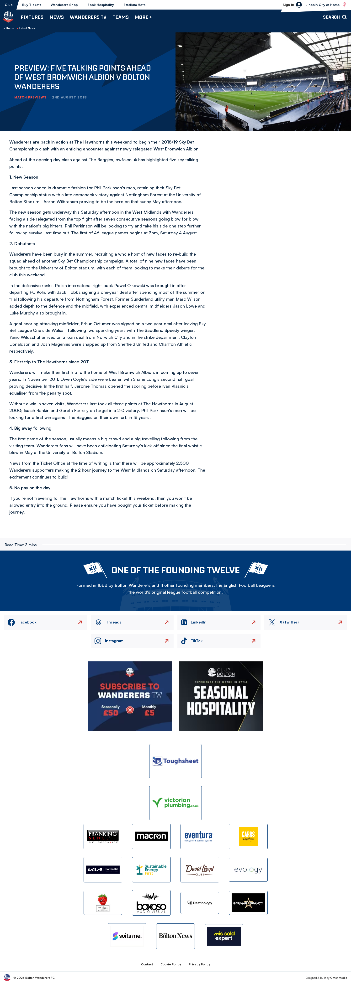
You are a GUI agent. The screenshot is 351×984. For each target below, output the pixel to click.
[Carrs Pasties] (248, 836)
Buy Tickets (31, 5)
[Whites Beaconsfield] (103, 903)
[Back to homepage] (8, 17)
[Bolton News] (175, 936)
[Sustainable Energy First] (151, 869)
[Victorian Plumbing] (175, 803)
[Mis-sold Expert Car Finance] (224, 936)
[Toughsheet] (175, 761)
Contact (147, 964)
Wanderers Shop (64, 5)
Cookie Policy (170, 964)
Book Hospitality (100, 5)
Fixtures (32, 17)
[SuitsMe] (127, 936)
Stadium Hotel (134, 5)
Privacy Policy (199, 964)
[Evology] (248, 870)
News (56, 17)
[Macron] (151, 836)
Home (10, 28)
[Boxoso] (151, 903)
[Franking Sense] (103, 836)
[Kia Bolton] (103, 869)
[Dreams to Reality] (248, 903)
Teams (120, 17)
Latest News (27, 28)
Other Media (338, 977)
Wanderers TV (88, 17)
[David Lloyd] (200, 869)
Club (9, 5)
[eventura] (200, 836)
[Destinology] (200, 903)
